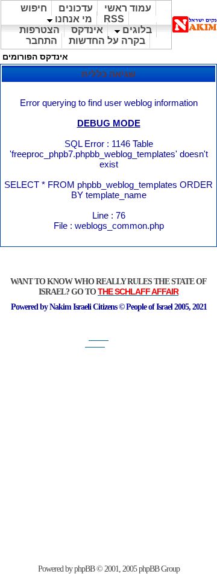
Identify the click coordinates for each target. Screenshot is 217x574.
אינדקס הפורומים (35, 56)
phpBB (84, 568)
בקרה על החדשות (107, 41)
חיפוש (33, 8)
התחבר (41, 41)
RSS (114, 19)
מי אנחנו (72, 19)
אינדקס (87, 30)
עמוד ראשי (127, 8)
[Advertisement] (108, 456)
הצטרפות (39, 30)
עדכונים (75, 8)
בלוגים (136, 30)
